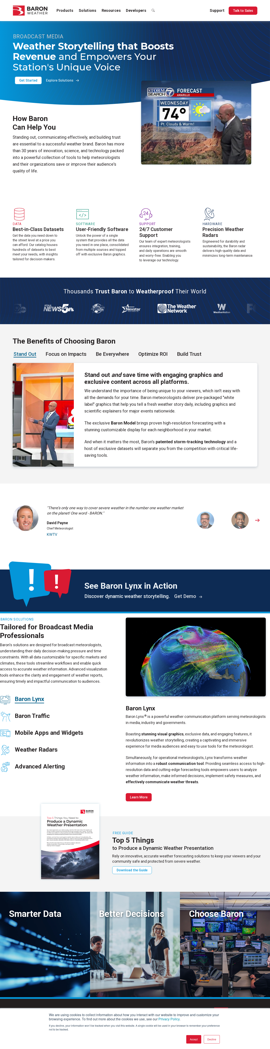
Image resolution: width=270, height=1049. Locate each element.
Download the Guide (132, 870)
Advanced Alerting (40, 766)
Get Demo (185, 596)
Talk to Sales (243, 11)
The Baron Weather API (27, 984)
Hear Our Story (201, 984)
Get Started (28, 80)
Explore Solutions (60, 80)
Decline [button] (211, 1039)
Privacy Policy (169, 1019)
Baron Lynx (29, 699)
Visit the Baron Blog (115, 984)
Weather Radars (36, 749)
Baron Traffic (32, 715)
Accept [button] (194, 1039)
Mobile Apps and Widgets (49, 732)
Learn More (138, 797)
